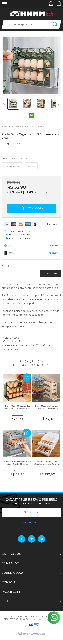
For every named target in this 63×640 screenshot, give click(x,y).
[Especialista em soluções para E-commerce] (33, 625)
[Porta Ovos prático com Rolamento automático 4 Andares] (46, 399)
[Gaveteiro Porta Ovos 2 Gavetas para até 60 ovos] (46, 455)
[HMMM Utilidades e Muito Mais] (31, 13)
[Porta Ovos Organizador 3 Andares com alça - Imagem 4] (55, 104)
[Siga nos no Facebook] (21, 539)
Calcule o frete (10, 266)
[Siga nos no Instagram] (41, 539)
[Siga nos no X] (31, 539)
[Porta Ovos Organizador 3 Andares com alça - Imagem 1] (13, 104)
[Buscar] (55, 24)
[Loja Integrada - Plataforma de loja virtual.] (31, 634)
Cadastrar (30, 522)
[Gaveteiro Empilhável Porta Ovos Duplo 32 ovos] (16, 455)
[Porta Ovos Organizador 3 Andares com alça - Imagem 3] (41, 104)
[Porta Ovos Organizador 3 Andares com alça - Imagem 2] (27, 104)
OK (50, 273)
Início (4, 126)
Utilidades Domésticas (22, 126)
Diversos (42, 126)
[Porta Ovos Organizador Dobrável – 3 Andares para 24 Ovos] (16, 399)
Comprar (35, 208)
